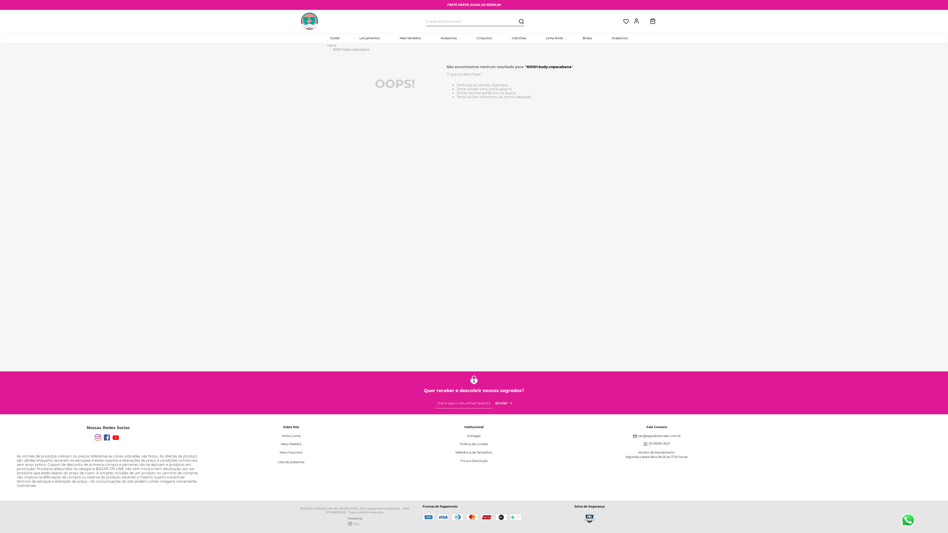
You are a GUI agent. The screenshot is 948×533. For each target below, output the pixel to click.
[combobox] (475, 21)
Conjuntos (484, 38)
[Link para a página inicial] (331, 46)
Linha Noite (554, 38)
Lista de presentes (291, 462)
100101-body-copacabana (351, 49)
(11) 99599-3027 (659, 443)
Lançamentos (369, 38)
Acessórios (449, 38)
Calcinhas (519, 38)
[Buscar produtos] (521, 21)
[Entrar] (637, 21)
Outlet (335, 38)
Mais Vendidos (410, 38)
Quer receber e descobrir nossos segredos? (474, 390)
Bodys (587, 38)
